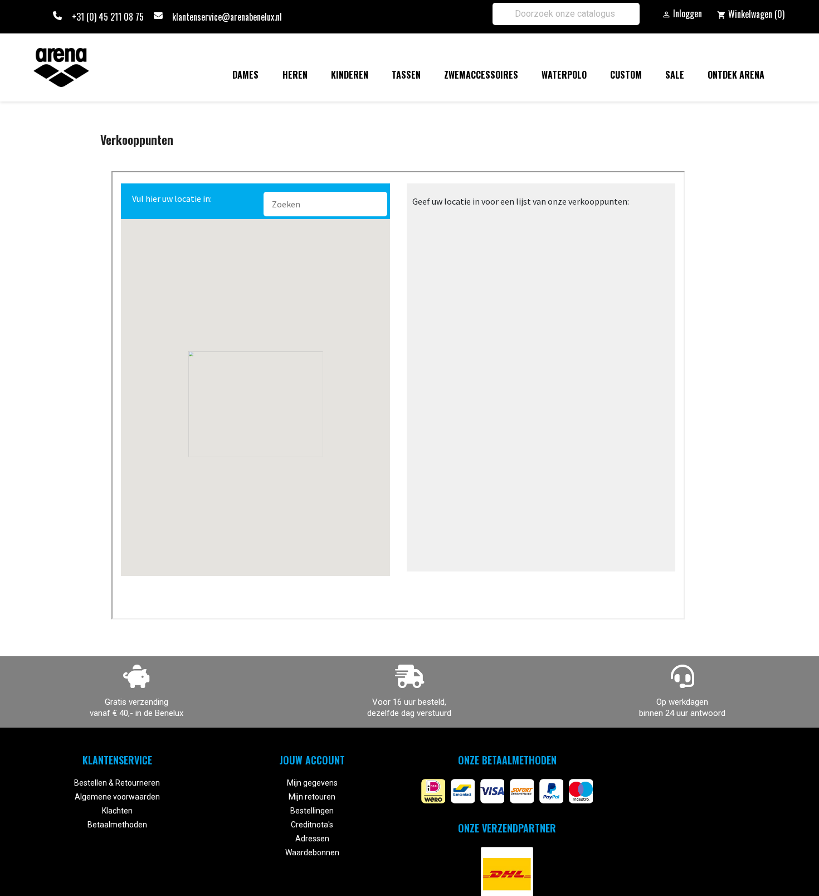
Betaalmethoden (117, 824)
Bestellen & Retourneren (117, 782)
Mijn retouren (312, 796)
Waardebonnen (312, 852)
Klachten (117, 810)
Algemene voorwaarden (117, 796)
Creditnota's (312, 824)
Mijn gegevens (312, 782)
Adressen (312, 838)
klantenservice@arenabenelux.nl (227, 16)
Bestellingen (312, 810)
